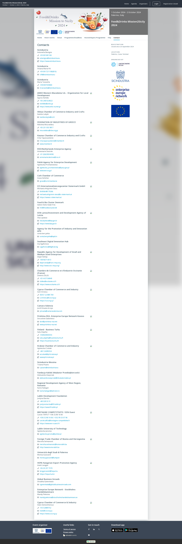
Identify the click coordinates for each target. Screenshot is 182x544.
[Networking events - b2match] (70, 535)
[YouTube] (89, 535)
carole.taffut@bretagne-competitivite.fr (55, 420)
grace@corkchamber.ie (48, 181)
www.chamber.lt (46, 144)
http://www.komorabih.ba (49, 447)
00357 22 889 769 (46, 295)
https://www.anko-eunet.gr (50, 107)
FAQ (109, 38)
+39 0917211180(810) (48, 71)
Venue (59, 38)
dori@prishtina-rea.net (48, 322)
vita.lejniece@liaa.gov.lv (48, 221)
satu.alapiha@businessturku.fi (51, 338)
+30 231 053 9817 (46, 127)
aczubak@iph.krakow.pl (49, 354)
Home (39, 38)
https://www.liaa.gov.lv (48, 224)
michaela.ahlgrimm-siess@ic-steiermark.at (56, 194)
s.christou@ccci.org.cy (48, 298)
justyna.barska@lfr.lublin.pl (50, 404)
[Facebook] (89, 529)
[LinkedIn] (94, 529)
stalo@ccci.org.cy (46, 511)
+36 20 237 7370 (46, 468)
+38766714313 (45, 260)
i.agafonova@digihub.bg (49, 247)
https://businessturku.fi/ (49, 341)
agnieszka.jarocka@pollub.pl (50, 434)
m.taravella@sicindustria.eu (50, 88)
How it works (49, 38)
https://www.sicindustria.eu (50, 61)
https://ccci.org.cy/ (47, 301)
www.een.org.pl (46, 171)
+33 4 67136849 (46, 278)
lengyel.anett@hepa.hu (49, 471)
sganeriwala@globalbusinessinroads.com (55, 484)
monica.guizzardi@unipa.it (49, 458)
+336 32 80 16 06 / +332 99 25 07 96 (53, 418)
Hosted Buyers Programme (94, 38)
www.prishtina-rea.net (48, 324)
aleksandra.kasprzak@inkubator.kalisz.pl (55, 378)
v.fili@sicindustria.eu (47, 75)
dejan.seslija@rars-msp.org (50, 263)
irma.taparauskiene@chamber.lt (52, 141)
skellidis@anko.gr (46, 104)
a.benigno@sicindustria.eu (50, 58)
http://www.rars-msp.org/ (50, 266)
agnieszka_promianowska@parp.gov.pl (54, 168)
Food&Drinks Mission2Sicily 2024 (14, 3)
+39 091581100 (46, 55)
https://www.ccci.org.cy (48, 514)
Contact (117, 38)
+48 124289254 (46, 351)
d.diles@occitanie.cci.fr (48, 281)
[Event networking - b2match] (91, 541)
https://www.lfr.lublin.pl (49, 407)
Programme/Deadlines (73, 38)
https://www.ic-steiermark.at (51, 197)
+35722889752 (45, 508)
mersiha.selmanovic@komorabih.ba (53, 444)
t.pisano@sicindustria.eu (49, 368)
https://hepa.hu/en (47, 474)
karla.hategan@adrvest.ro (50, 391)
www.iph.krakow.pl (47, 357)
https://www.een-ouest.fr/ (50, 423)
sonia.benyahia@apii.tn (48, 236)
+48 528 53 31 (45, 401)
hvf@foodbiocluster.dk (48, 208)
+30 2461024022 (46, 101)
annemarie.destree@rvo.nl (50, 157)
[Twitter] (99, 529)
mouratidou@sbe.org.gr (49, 130)
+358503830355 (46, 335)
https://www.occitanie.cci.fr (50, 284)
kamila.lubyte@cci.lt (47, 117)
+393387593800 (46, 85)
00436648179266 (46, 191)
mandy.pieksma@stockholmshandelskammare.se (58, 497)
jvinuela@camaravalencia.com (51, 311)
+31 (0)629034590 (47, 154)
